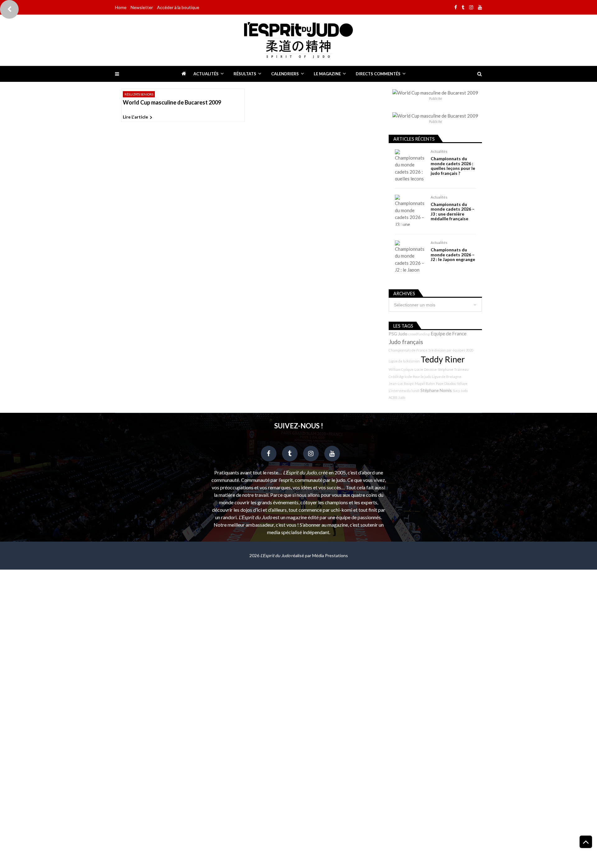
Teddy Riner (443, 359)
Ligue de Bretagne (446, 377)
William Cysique (401, 369)
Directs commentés (378, 73)
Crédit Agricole (400, 377)
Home (121, 7)
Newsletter (142, 7)
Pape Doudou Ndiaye (452, 383)
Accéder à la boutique (178, 7)
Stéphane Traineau (453, 369)
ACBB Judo (397, 397)
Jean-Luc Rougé (401, 383)
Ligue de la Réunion (404, 361)
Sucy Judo (460, 391)
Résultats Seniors (138, 94)
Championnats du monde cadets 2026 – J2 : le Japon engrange (453, 254)
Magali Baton (425, 383)
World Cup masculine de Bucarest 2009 (172, 103)
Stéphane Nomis (436, 390)
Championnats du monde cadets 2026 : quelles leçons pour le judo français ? (453, 165)
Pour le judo (422, 377)
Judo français (406, 341)
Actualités (206, 73)
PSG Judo (398, 333)
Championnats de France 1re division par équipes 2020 (431, 350)
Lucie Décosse (425, 369)
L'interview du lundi (404, 391)
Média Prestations (330, 555)
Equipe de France (448, 333)
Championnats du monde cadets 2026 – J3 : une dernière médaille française (452, 211)
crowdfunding (419, 334)
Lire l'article (135, 116)
